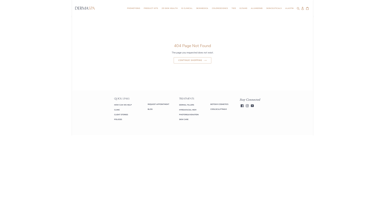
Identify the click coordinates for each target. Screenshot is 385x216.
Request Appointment (158, 104)
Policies (118, 119)
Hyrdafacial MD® (187, 110)
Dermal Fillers (186, 105)
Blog (150, 109)
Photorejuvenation (189, 114)
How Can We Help (123, 105)
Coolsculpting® (218, 109)
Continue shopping (190, 60)
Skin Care (183, 119)
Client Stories (121, 114)
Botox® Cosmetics (219, 104)
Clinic (117, 110)
